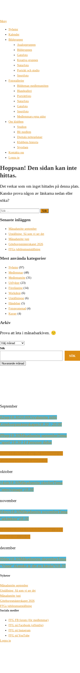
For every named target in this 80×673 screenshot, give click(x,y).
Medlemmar (16, 272)
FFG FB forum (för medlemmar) (29, 620)
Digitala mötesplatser (29, 137)
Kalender (14, 34)
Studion (21, 126)
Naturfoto (23, 65)
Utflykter (14, 282)
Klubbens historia (27, 142)
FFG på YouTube (19, 635)
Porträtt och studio (28, 70)
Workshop (15, 293)
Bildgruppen (24, 50)
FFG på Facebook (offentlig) (26, 625)
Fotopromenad (17, 308)
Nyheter (13, 29)
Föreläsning (16, 288)
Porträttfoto (24, 96)
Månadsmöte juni (19, 239)
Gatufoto (22, 55)
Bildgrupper (16, 39)
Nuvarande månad (13, 363)
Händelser (14, 303)
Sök (2, 348)
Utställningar (16, 298)
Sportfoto (23, 75)
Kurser (13, 313)
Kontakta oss (16, 152)
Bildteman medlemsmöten (32, 85)
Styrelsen (22, 147)
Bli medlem (24, 132)
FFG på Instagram (20, 630)
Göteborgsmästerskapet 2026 (26, 244)
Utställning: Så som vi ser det (26, 234)
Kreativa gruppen (27, 60)
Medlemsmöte (17, 277)
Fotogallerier (16, 80)
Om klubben (16, 121)
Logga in (14, 157)
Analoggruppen (26, 44)
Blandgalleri (24, 91)
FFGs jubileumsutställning (24, 249)
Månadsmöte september (23, 228)
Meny (3, 21)
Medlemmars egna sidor (31, 116)
